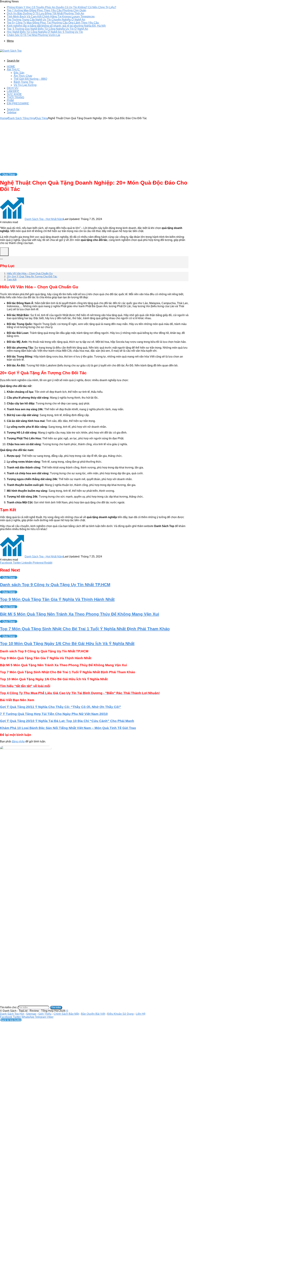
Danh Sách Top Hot (12, 1013)
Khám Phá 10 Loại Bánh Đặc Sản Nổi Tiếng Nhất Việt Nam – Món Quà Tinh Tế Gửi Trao (68, 728)
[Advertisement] (94, 146)
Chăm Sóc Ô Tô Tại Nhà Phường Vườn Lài (33, 35)
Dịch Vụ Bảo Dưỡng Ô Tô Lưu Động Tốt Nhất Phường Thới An (45, 13)
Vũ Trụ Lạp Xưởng (25, 85)
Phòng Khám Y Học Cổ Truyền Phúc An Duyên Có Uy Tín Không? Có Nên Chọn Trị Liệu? (61, 7)
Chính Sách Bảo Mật (66, 1013)
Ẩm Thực (13, 69)
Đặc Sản (19, 72)
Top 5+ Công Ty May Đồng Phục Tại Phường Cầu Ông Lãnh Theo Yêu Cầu (53, 22)
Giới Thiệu (44, 1013)
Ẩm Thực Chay (23, 75)
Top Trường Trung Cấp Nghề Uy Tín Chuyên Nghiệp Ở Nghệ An (46, 19)
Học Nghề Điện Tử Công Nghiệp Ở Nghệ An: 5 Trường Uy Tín (45, 31)
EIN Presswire (18, 103)
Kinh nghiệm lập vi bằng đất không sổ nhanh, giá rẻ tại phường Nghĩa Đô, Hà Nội (56, 25)
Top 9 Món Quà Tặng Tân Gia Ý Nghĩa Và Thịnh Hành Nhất (57, 599)
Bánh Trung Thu (23, 81)
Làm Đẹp (13, 91)
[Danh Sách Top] (11, 50)
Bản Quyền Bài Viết (93, 1013)
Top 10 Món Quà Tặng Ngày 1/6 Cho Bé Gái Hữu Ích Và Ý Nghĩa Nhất (67, 643)
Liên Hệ (140, 1013)
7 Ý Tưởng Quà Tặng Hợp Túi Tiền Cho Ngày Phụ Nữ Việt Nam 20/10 (54, 714)
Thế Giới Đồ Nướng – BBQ (30, 78)
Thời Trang (15, 97)
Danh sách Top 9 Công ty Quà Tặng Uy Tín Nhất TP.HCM (55, 584)
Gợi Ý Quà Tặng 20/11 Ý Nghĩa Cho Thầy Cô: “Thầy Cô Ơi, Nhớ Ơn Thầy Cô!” (60, 707)
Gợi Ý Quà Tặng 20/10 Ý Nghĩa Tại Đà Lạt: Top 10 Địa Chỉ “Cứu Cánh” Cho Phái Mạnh (67, 721)
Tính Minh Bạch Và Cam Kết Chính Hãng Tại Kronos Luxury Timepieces (51, 16)
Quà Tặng (42, 118)
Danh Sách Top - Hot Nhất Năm (44, 219)
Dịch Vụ (12, 88)
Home (11, 66)
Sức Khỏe (14, 94)
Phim (10, 100)
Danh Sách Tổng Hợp (21, 118)
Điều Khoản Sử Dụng (120, 1013)
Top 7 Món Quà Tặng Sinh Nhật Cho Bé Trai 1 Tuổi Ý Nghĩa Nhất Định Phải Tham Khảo (85, 628)
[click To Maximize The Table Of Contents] (4, 251)
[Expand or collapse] (1, 259)
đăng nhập (18, 741)
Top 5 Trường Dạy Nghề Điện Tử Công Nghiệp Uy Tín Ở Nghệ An (47, 28)
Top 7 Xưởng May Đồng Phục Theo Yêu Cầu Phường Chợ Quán (46, 10)
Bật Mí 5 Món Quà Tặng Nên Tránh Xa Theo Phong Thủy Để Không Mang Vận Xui (79, 614)
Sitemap (31, 1013)
